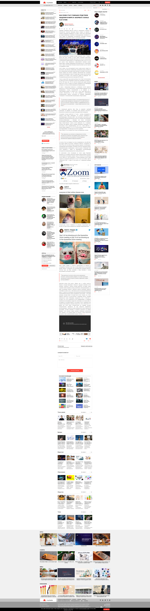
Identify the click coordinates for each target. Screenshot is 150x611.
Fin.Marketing (102, 14)
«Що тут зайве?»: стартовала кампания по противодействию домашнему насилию (50, 96)
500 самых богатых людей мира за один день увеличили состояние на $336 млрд (48, 175)
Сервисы (65, 5)
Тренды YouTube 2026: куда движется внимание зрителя (100, 193)
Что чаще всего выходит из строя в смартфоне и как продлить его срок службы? (70, 391)
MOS (82, 600)
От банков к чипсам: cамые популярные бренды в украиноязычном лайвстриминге (49, 124)
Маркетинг (60, 2)
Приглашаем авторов (75, 600)
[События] (103, 2)
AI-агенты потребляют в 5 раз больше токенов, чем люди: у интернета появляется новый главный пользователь (50, 36)
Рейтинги (80, 5)
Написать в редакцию (64, 340)
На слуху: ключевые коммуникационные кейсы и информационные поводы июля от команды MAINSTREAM (101, 110)
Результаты (52, 265)
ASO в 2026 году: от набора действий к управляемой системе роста (70, 402)
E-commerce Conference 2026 (103, 58)
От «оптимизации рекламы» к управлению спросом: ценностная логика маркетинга (101, 223)
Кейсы (41, 566)
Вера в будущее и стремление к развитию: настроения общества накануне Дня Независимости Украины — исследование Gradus (50, 87)
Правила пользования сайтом (64, 600)
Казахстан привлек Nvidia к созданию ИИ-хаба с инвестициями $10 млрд (47, 168)
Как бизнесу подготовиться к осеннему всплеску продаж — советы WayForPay (50, 101)
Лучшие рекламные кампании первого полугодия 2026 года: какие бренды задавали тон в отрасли (101, 157)
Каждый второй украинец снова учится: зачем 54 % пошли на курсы (50, 115)
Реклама (79, 599)
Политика (86, 600)
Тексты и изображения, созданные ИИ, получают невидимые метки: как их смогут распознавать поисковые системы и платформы (50, 119)
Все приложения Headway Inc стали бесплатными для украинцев (50, 73)
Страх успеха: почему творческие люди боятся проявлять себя (102, 596)
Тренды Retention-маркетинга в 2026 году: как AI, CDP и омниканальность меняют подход (101, 256)
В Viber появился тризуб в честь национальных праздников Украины (50, 64)
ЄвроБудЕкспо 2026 (104, 72)
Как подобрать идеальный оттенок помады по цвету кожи (48, 150)
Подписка (108, 2)
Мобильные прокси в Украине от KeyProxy (87, 406)
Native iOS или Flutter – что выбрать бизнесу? (70, 385)
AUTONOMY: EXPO (103, 43)
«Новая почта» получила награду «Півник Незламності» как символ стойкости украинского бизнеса (50, 31)
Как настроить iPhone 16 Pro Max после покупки (66, 562)
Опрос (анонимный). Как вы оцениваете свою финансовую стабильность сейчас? (48, 256)
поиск (99, 2)
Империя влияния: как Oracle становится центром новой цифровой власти (100, 289)
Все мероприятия (101, 77)
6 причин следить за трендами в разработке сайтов (87, 385)
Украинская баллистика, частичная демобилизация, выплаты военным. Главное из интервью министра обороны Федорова (48, 157)
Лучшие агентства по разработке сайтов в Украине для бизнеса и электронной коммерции (87, 391)
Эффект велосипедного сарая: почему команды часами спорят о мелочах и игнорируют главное (84, 596)
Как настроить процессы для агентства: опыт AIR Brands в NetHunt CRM (100, 177)
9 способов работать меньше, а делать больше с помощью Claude (70, 396)
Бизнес (65, 2)
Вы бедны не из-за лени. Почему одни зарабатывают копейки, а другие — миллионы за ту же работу (101, 273)
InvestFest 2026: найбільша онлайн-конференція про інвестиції (104, 23)
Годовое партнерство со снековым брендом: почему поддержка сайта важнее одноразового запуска (84, 579)
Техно (69, 2)
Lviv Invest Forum (103, 29)
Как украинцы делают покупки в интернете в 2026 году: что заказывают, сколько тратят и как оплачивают (50, 18)
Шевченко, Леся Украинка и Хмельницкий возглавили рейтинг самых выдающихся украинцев (50, 55)
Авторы (70, 5)
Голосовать (45, 265)
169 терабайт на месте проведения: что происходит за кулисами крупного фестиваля (87, 381)
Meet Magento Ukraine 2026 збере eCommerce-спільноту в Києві (103, 38)
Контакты (84, 599)
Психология (43, 583)
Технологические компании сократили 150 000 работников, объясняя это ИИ (48, 181)
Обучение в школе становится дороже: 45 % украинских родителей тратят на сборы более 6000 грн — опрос (50, 91)
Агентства (60, 5)
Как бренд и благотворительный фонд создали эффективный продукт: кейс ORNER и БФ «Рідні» (48, 579)
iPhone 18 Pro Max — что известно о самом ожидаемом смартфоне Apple (83, 562)
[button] (91, 412)
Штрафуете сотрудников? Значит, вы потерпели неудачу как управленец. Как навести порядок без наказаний (101, 240)
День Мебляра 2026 (104, 50)
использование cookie (84, 608)
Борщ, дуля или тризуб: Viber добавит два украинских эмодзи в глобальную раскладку (50, 59)
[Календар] (102, 2)
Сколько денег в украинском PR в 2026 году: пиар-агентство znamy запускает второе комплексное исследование (50, 105)
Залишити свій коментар (86, 346)
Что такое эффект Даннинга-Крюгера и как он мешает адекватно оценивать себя (66, 596)
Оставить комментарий (46, 267)
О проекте (74, 599)
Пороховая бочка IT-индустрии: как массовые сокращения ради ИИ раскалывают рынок (48, 187)
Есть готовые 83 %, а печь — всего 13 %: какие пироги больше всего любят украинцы (50, 45)
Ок (106, 609)
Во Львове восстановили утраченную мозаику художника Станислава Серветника (50, 13)
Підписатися (45, 140)
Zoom (84, 314)
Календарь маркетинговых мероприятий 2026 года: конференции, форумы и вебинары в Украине (49, 82)
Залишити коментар (75, 370)
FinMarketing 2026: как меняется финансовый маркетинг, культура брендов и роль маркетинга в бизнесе (50, 78)
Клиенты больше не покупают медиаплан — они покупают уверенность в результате (101, 208)
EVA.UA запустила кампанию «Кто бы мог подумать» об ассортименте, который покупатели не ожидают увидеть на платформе (101, 142)
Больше (48, 127)
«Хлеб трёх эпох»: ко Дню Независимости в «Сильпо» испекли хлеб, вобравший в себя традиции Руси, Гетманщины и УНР (49, 68)
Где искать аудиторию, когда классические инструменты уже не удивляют (102, 579)
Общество (74, 2)
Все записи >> (83, 412)
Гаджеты (42, 550)
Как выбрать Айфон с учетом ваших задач (48, 561)
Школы (75, 5)
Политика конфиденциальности (64, 599)
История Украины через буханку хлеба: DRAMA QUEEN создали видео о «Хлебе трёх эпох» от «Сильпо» (50, 22)
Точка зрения (80, 2)
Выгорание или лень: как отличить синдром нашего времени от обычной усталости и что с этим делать (48, 596)
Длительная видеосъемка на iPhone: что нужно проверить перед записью (101, 562)
